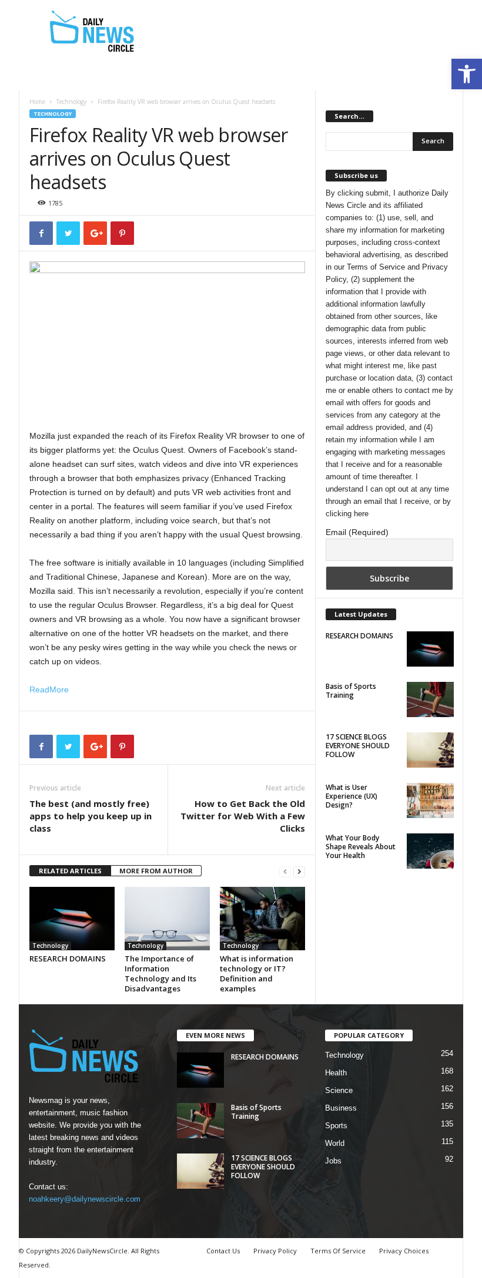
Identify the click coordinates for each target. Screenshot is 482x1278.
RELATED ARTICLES (70, 870)
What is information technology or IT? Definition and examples (256, 973)
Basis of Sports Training (351, 690)
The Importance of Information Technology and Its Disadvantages (160, 973)
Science (339, 1090)
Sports (336, 1125)
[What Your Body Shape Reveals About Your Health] (430, 851)
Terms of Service (376, 267)
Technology (71, 101)
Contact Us (223, 1250)
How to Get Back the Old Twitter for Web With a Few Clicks (242, 816)
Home (37, 101)
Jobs (333, 1160)
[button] (466, 74)
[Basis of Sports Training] (430, 699)
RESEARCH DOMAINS (67, 958)
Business (341, 1108)
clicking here (347, 513)
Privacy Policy (275, 1250)
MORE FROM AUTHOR (156, 870)
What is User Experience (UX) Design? (351, 796)
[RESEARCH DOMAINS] (72, 918)
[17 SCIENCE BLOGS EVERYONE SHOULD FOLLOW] (430, 750)
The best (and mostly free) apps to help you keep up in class (90, 816)
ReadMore (49, 689)
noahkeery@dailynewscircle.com (84, 1199)
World (334, 1143)
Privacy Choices (404, 1250)
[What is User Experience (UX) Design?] (430, 800)
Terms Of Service (338, 1250)
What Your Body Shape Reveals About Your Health (361, 846)
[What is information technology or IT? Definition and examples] (262, 918)
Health (336, 1072)
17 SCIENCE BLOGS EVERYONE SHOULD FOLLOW (358, 745)
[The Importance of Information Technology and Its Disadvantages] (167, 918)
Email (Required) (357, 532)
